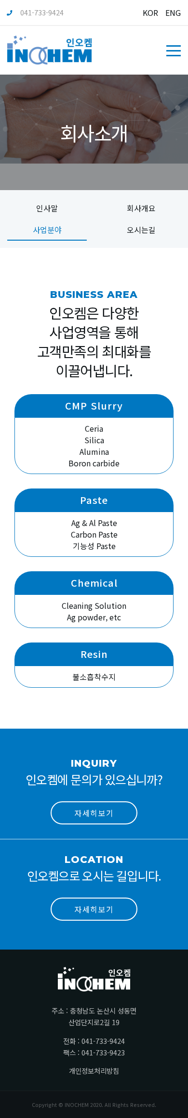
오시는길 (141, 229)
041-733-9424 (42, 12)
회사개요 (141, 208)
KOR (150, 12)
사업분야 (47, 229)
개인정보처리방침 (94, 1071)
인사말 (47, 208)
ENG (173, 12)
